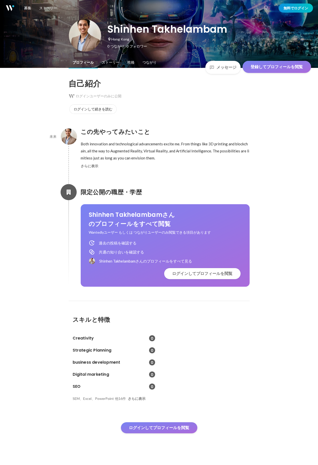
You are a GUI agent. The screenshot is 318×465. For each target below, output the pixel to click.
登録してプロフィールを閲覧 (277, 67)
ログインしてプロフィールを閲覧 (202, 273)
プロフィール (83, 62)
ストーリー (110, 62)
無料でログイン (296, 8)
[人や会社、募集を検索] (266, 8)
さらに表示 (89, 165)
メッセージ (226, 67)
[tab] (83, 62)
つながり (150, 62)
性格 (130, 62)
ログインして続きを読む (93, 109)
